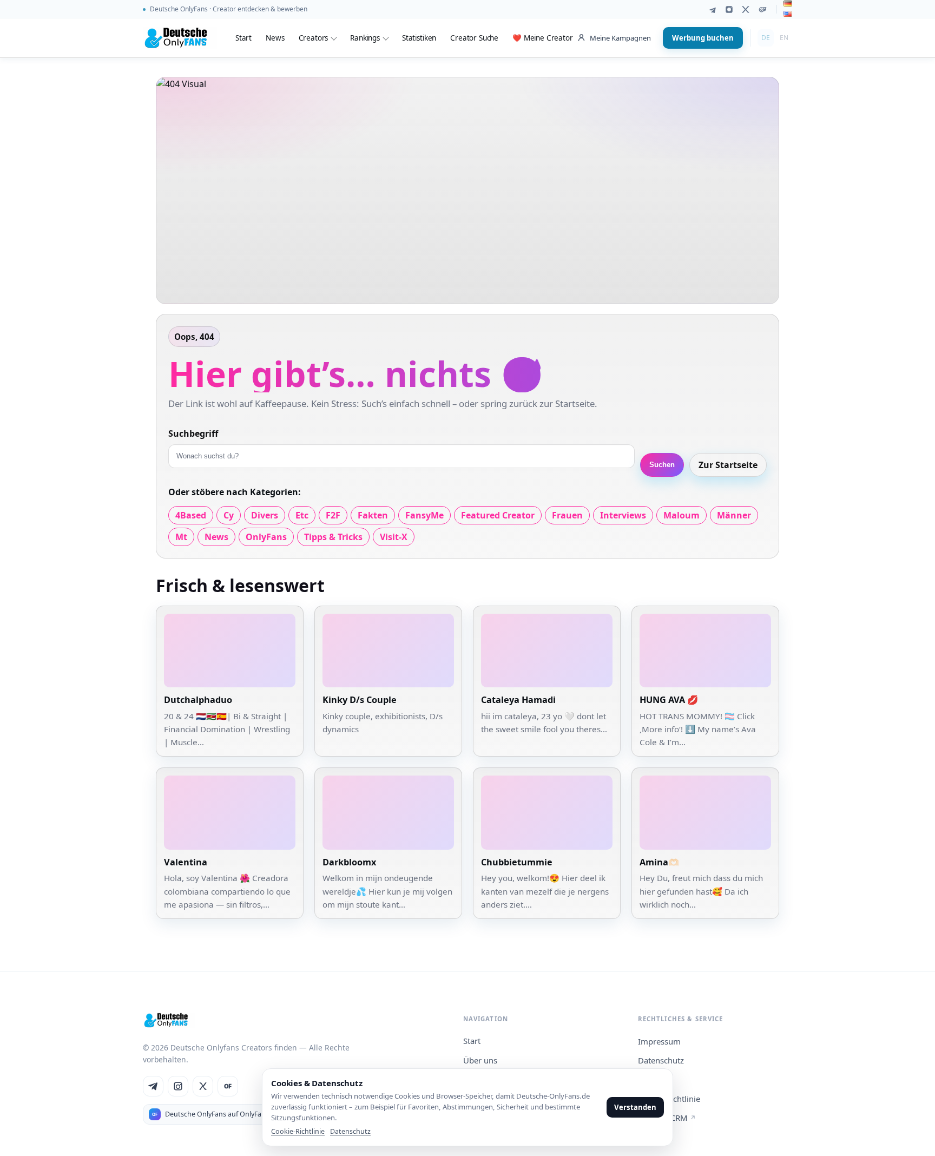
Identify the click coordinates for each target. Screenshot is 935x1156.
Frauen (567, 515)
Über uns (480, 1060)
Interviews (623, 515)
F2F (333, 515)
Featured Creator (498, 515)
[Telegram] (712, 9)
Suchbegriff (193, 433)
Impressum (659, 1041)
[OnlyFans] (762, 9)
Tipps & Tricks (333, 537)
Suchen (662, 465)
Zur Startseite (728, 465)
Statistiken (419, 38)
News (275, 38)
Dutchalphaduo (198, 700)
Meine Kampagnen (620, 38)
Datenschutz (661, 1060)
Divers (264, 515)
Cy (228, 515)
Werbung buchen (703, 38)
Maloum (681, 515)
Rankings (365, 38)
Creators (313, 38)
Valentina (185, 862)
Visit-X (393, 537)
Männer (734, 515)
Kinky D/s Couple (359, 700)
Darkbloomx (349, 862)
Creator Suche (474, 38)
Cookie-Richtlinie (298, 1131)
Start (243, 38)
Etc (301, 515)
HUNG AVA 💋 (669, 700)
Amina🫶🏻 (659, 862)
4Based (190, 515)
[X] (746, 9)
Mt (181, 537)
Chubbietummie (516, 862)
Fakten (373, 515)
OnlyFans (266, 537)
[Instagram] (729, 9)
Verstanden (635, 1107)
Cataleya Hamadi (518, 700)
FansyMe (424, 515)
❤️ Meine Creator (542, 38)
